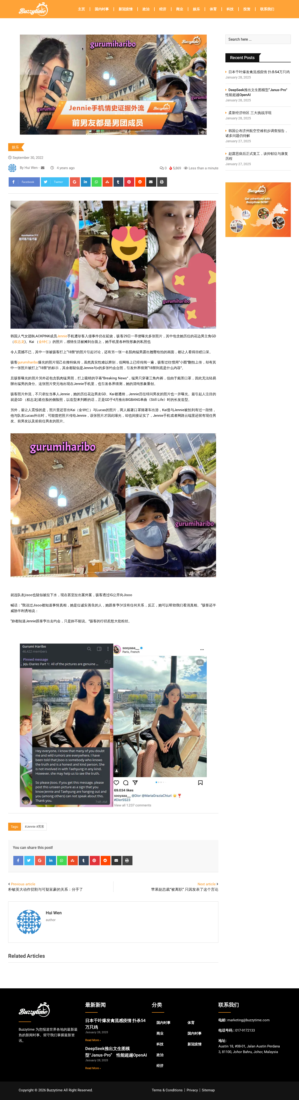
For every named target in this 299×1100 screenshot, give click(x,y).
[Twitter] (29, 860)
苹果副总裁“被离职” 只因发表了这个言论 (184, 889)
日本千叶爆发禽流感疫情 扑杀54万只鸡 (259, 72)
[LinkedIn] (86, 182)
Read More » (93, 1040)
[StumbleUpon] (108, 182)
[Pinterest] (129, 182)
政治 (146, 9)
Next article (207, 884)
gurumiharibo (28, 362)
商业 (179, 9)
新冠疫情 (126, 9)
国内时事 (102, 9)
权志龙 (19, 342)
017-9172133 (245, 1030)
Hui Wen (54, 912)
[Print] (162, 182)
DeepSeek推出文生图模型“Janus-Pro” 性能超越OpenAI (258, 92)
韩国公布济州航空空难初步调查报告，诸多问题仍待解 (256, 133)
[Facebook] (18, 860)
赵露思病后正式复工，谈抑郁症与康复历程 (256, 156)
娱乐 (196, 9)
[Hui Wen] (42, 168)
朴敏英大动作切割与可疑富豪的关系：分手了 (45, 889)
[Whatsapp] (97, 182)
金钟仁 (44, 342)
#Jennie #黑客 (34, 826)
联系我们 (267, 9)
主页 (81, 9)
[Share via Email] (151, 182)
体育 (213, 9)
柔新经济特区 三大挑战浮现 (249, 113)
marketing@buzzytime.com (248, 1020)
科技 (230, 9)
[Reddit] (140, 182)
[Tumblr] (119, 182)
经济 (162, 9)
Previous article (23, 884)
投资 (246, 9)
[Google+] (75, 182)
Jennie (62, 336)
